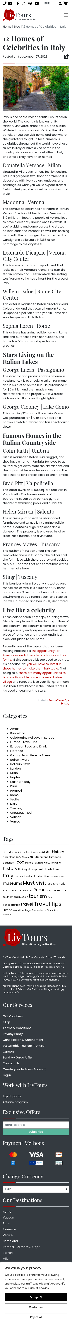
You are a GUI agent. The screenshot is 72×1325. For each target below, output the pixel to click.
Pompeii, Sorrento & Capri (21, 1247)
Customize (36, 1307)
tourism (38, 896)
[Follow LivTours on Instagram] (23, 3)
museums (12, 883)
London (15, 768)
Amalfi (14, 729)
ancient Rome (18, 852)
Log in (7, 1075)
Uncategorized (21, 813)
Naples (15, 777)
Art (43, 852)
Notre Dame (52, 884)
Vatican (15, 817)
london (28, 876)
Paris (13, 786)
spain (24, 896)
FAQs (6, 1022)
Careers (9, 1051)
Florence (16, 751)
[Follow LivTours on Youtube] (37, 3)
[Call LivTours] (4, 3)
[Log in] (60, 3)
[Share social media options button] (66, 56)
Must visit (34, 883)
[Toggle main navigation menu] (66, 15)
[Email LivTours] (10, 3)
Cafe (18, 857)
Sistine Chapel (59, 890)
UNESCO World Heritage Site (19, 910)
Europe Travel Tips (59, 700)
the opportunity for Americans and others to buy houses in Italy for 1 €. (34, 655)
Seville (14, 799)
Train (50, 897)
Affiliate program (15, 1102)
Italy (66, 703)
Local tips (18, 876)
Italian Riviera (19, 760)
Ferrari (8, 1253)
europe (44, 857)
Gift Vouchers (13, 1016)
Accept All (36, 1297)
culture (34, 857)
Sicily (13, 804)
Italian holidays (51, 869)
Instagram (35, 869)
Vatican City (44, 910)
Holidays (23, 869)
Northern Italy (20, 782)
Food (19, 862)
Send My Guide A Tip (17, 1057)
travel (27, 904)
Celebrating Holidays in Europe (32, 738)
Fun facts (38, 863)
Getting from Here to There (30, 755)
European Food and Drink (28, 746)
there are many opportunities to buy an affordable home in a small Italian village (34, 677)
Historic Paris (52, 862)
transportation (11, 904)
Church (25, 857)
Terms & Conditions (17, 1028)
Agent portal (12, 1096)
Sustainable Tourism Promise (23, 1046)
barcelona (9, 857)
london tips (41, 876)
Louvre (54, 876)
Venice (15, 821)
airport (7, 852)
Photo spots (8, 890)
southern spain (12, 896)
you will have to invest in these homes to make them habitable (32, 666)
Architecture (33, 852)
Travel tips (47, 903)
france (29, 862)
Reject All (36, 1317)
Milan (14, 773)
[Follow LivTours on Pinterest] (30, 3)
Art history (55, 851)
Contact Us (11, 1063)
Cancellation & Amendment (23, 1040)
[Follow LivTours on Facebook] (18, 3)
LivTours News (20, 764)
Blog (17, 26)
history (10, 868)
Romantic (28, 890)
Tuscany (16, 808)
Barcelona (17, 733)
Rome (14, 795)
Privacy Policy (13, 1034)
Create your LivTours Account (24, 1069)
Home (7, 26)
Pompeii (16, 790)
